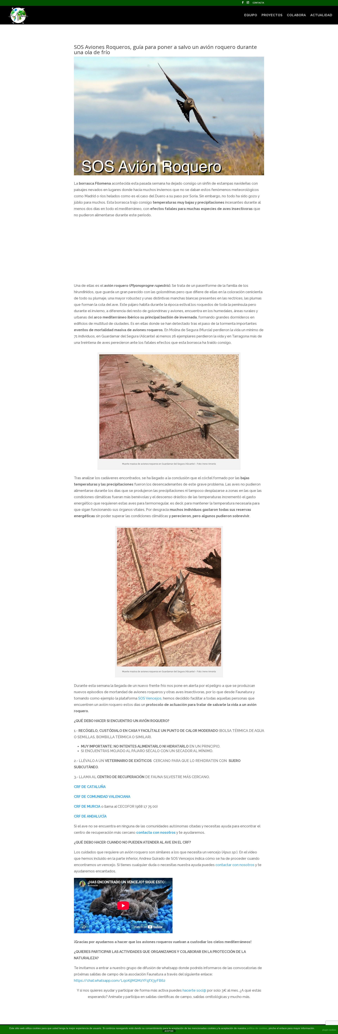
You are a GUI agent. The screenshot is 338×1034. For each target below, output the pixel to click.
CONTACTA (258, 3)
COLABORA (296, 15)
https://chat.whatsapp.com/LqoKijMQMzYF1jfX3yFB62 (119, 980)
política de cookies (257, 1028)
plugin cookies (329, 1030)
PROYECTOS (272, 15)
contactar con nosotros (234, 865)
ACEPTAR (169, 1031)
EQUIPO (250, 15)
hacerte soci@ (194, 990)
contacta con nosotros (156, 832)
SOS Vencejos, (150, 698)
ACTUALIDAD (321, 15)
